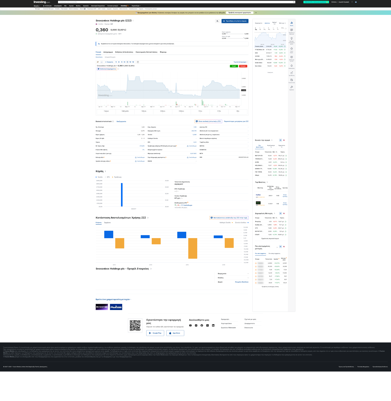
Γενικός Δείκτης (260, 46)
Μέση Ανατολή (123, 9)
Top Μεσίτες (260, 182)
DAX (256, 53)
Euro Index (258, 66)
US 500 (257, 56)
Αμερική (109, 9)
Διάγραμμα (108, 52)
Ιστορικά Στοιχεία (110, 57)
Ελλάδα (57, 9)
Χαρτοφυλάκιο (226, 323)
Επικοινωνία (249, 327)
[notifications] (352, 2)
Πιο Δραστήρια (259, 146)
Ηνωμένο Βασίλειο (241, 282)
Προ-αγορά (64, 9)
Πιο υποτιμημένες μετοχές (262, 247)
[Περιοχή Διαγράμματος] (101, 62)
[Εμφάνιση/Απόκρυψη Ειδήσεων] (138, 62)
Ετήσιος (99, 222)
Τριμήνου (107, 222)
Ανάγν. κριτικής (285, 195)
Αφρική (141, 9)
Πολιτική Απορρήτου (363, 366)
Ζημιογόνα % (281, 146)
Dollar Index (258, 62)
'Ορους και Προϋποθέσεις (346, 366)
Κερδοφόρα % (271, 146)
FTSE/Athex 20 (259, 49)
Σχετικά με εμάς (250, 319)
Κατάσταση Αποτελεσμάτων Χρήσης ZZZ (121, 217)
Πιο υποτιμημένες (260, 253)
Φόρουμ (163, 52)
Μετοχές (282, 23)
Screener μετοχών (112, 6)
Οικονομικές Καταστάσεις (146, 52)
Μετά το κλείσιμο (73, 9)
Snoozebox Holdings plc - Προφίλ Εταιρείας (122, 268)
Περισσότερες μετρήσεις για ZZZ (236, 121)
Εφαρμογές (225, 319)
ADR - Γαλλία (101, 9)
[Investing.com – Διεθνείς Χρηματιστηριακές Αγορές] (42, 2)
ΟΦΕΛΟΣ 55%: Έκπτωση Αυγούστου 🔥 (316, 2)
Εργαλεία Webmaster (228, 327)
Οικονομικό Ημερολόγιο (98, 6)
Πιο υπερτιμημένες (274, 253)
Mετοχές (37, 9)
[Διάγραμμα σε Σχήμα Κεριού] (98, 62)
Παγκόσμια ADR (91, 9)
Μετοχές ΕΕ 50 (260, 59)
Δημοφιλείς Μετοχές (264, 213)
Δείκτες (267, 23)
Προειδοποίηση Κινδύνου (380, 366)
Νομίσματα (258, 23)
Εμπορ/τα (274, 23)
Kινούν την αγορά (262, 140)
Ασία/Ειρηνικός (133, 9)
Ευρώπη (115, 9)
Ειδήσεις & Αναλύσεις (124, 52)
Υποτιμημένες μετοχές (151, 9)
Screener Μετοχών (48, 9)
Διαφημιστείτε (250, 323)
